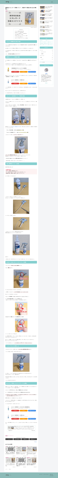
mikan (46, 73)
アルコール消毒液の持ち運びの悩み (19, 31)
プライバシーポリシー (46, 474)
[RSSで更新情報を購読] (46, 83)
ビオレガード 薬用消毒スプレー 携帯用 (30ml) (17, 415)
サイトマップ (41, 474)
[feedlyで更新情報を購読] (45, 83)
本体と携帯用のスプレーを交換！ (19, 34)
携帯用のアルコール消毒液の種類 (19, 32)
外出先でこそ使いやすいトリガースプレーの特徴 (21, 35)
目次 (20, 29)
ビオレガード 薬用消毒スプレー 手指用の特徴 (20, 33)
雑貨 (6, 435)
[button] (33, 439)
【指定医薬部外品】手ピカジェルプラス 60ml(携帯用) (18, 68)
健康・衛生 (12, 435)
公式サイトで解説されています (16, 126)
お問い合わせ (51, 474)
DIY (9, 435)
